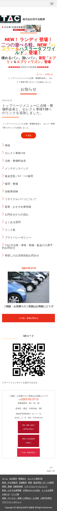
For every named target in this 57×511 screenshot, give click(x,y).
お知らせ (49, 74)
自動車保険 (11, 191)
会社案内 (13, 479)
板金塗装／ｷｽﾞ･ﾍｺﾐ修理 (19, 176)
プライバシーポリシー (18, 237)
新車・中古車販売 (10, 482)
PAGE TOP (51, 471)
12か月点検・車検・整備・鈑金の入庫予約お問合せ (27, 246)
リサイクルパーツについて (20, 199)
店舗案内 (23, 482)
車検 (7, 145)
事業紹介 (22, 479)
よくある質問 (13, 222)
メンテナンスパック (16, 168)
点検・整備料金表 (15, 160)
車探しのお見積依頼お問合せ (22, 255)
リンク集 (10, 229)
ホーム (39, 74)
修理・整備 (11, 183)
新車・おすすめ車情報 (18, 206)
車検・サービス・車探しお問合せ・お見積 (20, 498)
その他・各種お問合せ (28, 318)
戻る (28, 135)
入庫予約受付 (46, 498)
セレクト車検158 (15, 153)
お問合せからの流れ (16, 214)
